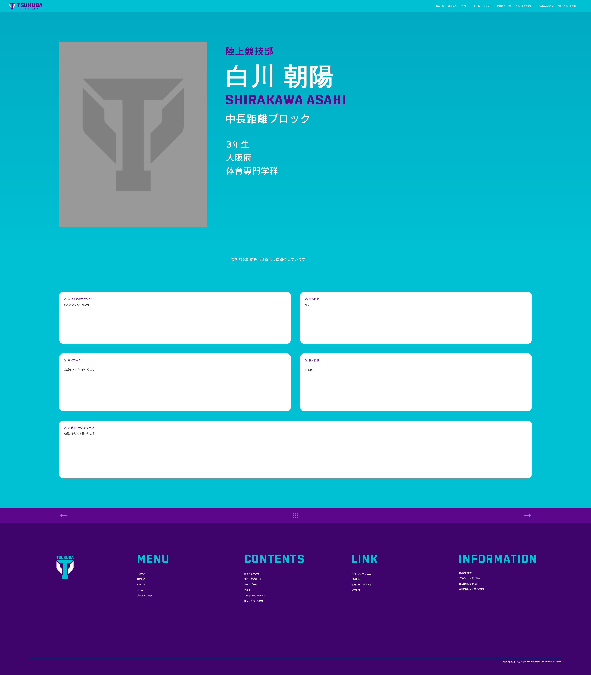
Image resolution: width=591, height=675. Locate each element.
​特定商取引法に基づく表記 (471, 589)
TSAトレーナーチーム (255, 595)
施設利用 (356, 579)
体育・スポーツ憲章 (253, 601)
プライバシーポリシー (469, 578)
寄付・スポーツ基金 (361, 574)
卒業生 (247, 590)
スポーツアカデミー (253, 579)
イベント (141, 584)
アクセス (356, 590)
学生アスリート (144, 595)
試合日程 (141, 579)
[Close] (527, 515)
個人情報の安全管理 (468, 584)
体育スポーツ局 (251, 574)
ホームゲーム (250, 584)
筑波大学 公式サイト (362, 584)
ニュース (141, 574)
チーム (140, 590)
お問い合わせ (465, 573)
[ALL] (295, 516)
